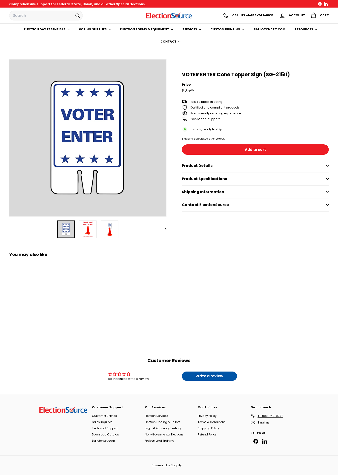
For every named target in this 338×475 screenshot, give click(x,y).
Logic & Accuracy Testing (163, 428)
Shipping (187, 138)
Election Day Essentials (45, 29)
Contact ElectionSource (205, 204)
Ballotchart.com (103, 441)
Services (190, 29)
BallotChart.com (269, 29)
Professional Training (159, 441)
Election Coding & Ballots (162, 422)
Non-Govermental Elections (164, 434)
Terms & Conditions (212, 422)
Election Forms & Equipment (145, 29)
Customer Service (104, 416)
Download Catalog (105, 434)
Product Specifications (204, 178)
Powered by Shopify (167, 465)
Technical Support (105, 428)
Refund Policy (207, 434)
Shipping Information (203, 192)
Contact (168, 41)
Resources (304, 29)
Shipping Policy (208, 428)
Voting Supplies (93, 29)
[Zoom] (87, 138)
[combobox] (46, 16)
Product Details (197, 165)
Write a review (209, 376)
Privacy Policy (207, 416)
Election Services (156, 416)
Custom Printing (225, 29)
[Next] (163, 229)
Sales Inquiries (102, 422)
